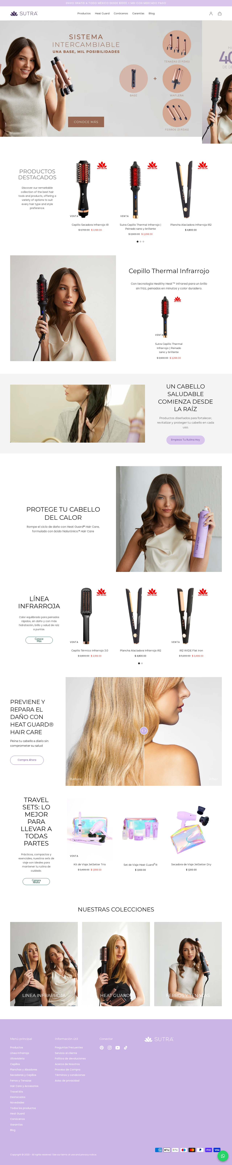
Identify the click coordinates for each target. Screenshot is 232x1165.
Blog (152, 13)
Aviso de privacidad (67, 1080)
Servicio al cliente (66, 1053)
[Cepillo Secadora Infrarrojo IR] (90, 189)
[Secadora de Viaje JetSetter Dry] (191, 829)
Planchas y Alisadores (23, 1069)
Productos (84, 13)
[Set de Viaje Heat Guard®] (140, 829)
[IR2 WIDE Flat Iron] (191, 615)
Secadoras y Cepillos (23, 1075)
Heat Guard (102, 13)
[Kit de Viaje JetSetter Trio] (89, 829)
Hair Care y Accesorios (24, 1086)
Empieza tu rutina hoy (185, 440)
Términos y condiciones (70, 1075)
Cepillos (15, 1064)
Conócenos (121, 13)
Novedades (17, 1102)
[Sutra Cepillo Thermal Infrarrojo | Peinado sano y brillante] (140, 189)
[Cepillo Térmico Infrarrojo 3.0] (89, 615)
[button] (220, 13)
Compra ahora (27, 760)
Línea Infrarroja (19, 1053)
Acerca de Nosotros (67, 1064)
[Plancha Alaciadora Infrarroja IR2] (191, 189)
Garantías (138, 13)
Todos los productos (23, 1108)
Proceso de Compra (67, 1069)
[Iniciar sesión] (211, 13)
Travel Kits (16, 1091)
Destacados (17, 1097)
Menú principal (21, 1039)
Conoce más (39, 640)
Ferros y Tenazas (20, 1080)
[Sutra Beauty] (158, 1039)
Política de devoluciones (70, 1058)
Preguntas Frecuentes (69, 1047)
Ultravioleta (17, 1058)
